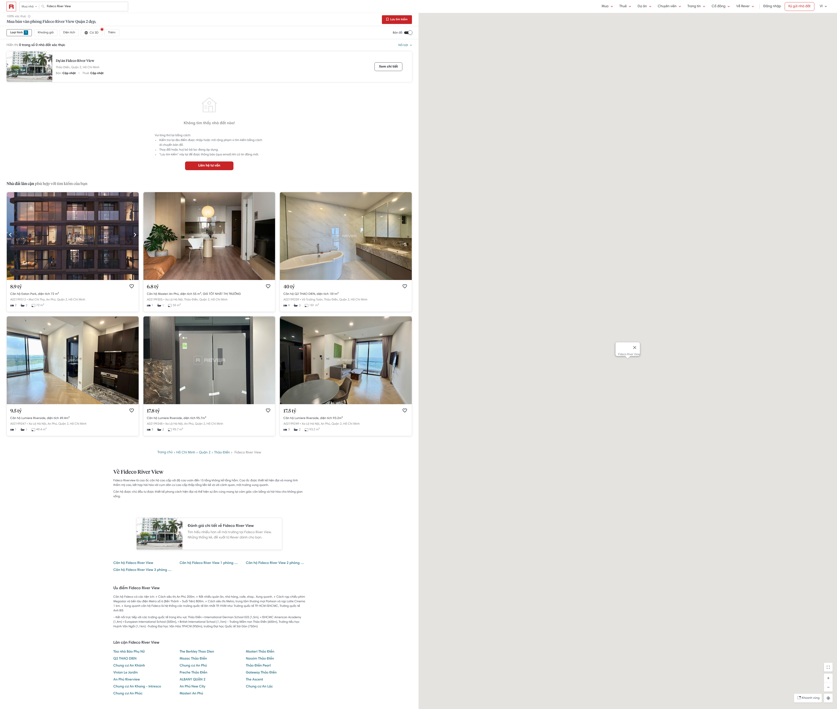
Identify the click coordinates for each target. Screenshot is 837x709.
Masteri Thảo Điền (260, 652)
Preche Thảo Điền (193, 673)
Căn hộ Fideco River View (133, 563)
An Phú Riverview (126, 680)
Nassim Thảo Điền (260, 659)
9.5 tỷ (16, 411)
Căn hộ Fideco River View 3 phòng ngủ (143, 570)
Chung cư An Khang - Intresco (137, 687)
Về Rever (743, 6)
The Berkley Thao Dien (197, 652)
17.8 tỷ (153, 411)
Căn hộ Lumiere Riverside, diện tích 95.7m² (176, 418)
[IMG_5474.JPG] (209, 279)
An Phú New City (192, 687)
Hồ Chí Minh (91, 67)
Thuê (623, 6)
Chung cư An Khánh (129, 666)
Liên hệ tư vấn (209, 166)
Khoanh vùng (811, 698)
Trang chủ (165, 452)
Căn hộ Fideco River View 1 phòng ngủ (209, 563)
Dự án (642, 6)
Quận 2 (205, 453)
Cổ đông (718, 6)
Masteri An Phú (191, 693)
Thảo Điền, (63, 67)
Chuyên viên (667, 6)
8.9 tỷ (16, 287)
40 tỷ (289, 287)
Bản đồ (397, 32)
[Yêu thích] (131, 286)
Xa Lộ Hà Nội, (174, 299)
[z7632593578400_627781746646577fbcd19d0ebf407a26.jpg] (73, 403)
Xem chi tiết (388, 67)
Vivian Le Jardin (125, 673)
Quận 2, (76, 67)
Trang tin (694, 6)
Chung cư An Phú (193, 666)
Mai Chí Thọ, (37, 299)
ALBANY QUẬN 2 (192, 680)
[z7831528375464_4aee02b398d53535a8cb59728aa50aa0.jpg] (346, 279)
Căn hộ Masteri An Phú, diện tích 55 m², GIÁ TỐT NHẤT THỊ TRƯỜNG (194, 294)
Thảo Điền (222, 453)
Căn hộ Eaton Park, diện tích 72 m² (34, 294)
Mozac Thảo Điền (193, 659)
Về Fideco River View (138, 472)
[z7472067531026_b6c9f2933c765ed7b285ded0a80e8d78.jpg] (346, 403)
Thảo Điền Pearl (258, 666)
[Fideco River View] (29, 66)
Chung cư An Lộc (259, 687)
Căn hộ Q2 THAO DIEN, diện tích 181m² (311, 294)
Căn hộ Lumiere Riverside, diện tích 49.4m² (40, 418)
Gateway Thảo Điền (261, 673)
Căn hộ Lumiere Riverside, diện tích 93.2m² (313, 418)
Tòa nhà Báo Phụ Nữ (129, 652)
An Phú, (51, 299)
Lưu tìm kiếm (399, 19)
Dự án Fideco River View (75, 61)
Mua (605, 6)
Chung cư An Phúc (128, 693)
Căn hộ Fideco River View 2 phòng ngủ (275, 563)
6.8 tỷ (153, 287)
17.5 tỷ (289, 411)
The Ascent (254, 680)
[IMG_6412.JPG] (73, 279)
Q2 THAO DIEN (124, 659)
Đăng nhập (772, 6)
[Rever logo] (11, 6)
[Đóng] (634, 347)
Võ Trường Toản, (312, 299)
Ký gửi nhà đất (799, 6)
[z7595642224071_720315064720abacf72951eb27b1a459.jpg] (209, 403)
